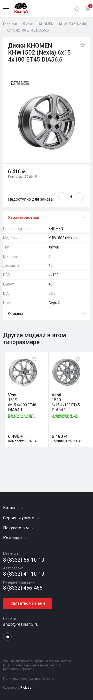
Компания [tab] (13, 538)
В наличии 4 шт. (21, 415)
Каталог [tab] (11, 507)
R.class (25, 687)
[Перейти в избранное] (76, 8)
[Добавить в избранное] (81, 52)
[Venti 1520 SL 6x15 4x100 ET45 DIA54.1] (66, 372)
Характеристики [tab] (23, 217)
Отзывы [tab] (15, 313)
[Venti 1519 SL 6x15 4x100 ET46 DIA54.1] (22, 372)
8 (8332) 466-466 (22, 588)
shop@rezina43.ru (20, 624)
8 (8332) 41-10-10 (23, 574)
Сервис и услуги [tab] (19, 517)
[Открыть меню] (6, 8)
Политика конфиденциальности (28, 678)
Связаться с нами (28, 603)
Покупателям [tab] (16, 527)
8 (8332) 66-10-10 (23, 560)
